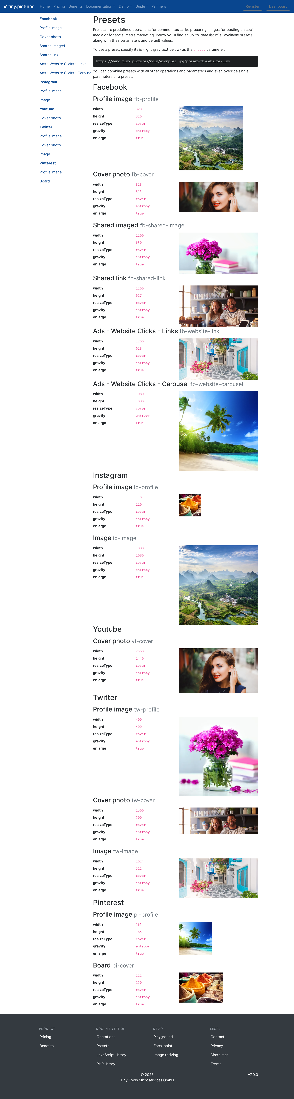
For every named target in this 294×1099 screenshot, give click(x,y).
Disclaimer (219, 1055)
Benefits (76, 6)
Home (45, 6)
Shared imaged (52, 46)
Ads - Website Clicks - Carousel (66, 73)
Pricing (59, 6)
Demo (124, 6)
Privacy (217, 1046)
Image (45, 100)
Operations (106, 1037)
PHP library (106, 1064)
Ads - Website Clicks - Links (63, 64)
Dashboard (278, 6)
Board (45, 181)
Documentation (99, 6)
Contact (217, 1037)
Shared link (49, 55)
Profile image (51, 28)
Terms (216, 1064)
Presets (103, 1046)
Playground (163, 1037)
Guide (140, 6)
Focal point (163, 1046)
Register (253, 6)
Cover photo (50, 37)
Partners (158, 6)
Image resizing (166, 1055)
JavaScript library (111, 1055)
